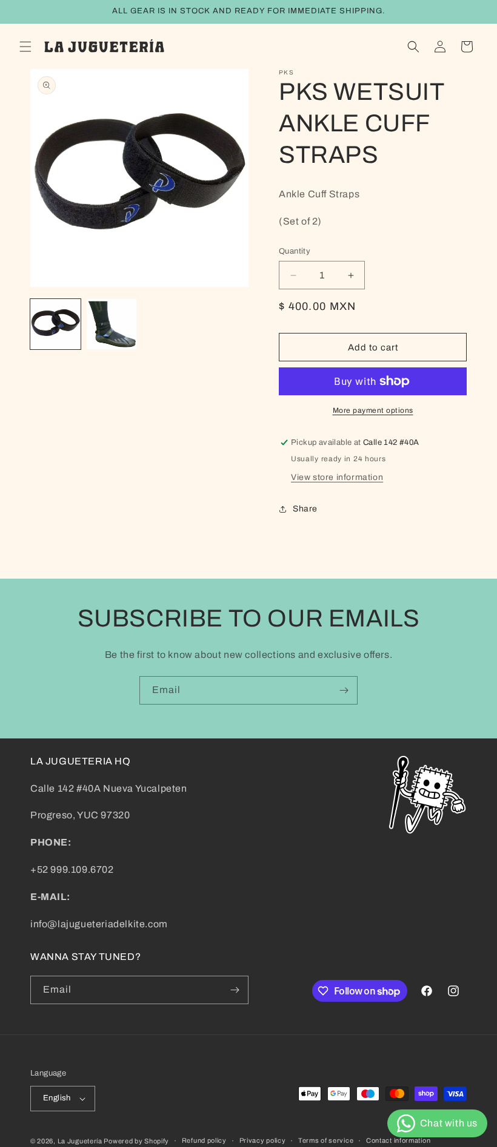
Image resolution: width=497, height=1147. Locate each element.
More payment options (373, 410)
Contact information (398, 1140)
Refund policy (204, 1140)
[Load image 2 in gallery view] (112, 324)
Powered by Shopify (136, 1141)
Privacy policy (262, 1140)
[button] (25, 46)
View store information (337, 477)
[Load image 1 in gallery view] (55, 324)
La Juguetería (81, 1141)
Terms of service (325, 1140)
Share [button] (305, 508)
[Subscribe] (343, 690)
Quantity (294, 251)
